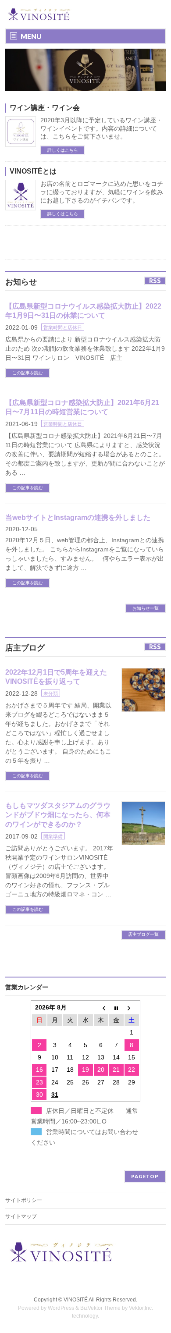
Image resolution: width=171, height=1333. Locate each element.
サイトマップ (21, 1216)
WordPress (61, 1308)
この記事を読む (27, 372)
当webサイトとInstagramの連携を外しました (77, 517)
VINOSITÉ (76, 1300)
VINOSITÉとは (33, 171)
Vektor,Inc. (141, 1308)
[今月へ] (116, 1007)
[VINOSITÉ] (40, 14)
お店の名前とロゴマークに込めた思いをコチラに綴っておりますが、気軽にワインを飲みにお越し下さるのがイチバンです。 (101, 192)
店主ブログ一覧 (143, 934)
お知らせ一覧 (145, 608)
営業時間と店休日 (62, 327)
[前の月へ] (101, 1007)
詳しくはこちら (62, 150)
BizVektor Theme (100, 1308)
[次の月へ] (132, 1007)
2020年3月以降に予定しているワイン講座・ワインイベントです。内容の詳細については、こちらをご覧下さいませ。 (101, 128)
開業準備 (53, 836)
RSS (155, 280)
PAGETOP (145, 1176)
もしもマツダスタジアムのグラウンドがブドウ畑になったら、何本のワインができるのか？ (57, 815)
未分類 (50, 693)
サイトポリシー (23, 1200)
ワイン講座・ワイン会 (45, 107)
